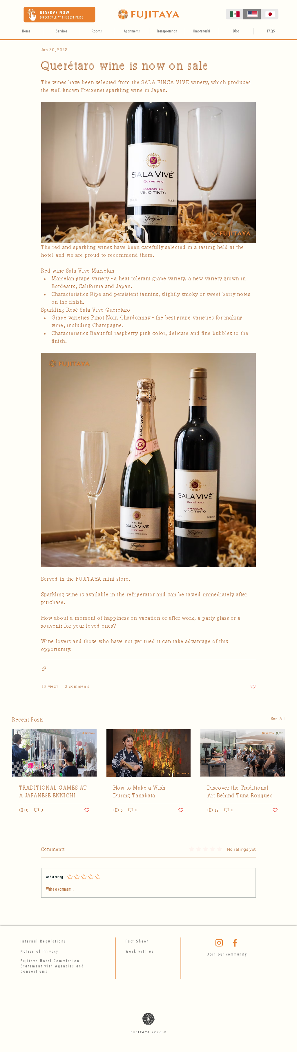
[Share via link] (44, 668)
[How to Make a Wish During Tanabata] (148, 753)
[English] (252, 14)
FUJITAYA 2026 (147, 1032)
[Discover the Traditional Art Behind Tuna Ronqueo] (242, 753)
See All (278, 719)
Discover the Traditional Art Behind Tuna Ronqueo (240, 791)
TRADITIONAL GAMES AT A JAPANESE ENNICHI (53, 791)
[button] (59, 14)
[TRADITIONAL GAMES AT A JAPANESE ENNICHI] (54, 753)
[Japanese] (269, 14)
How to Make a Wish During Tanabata (139, 791)
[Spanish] (234, 14)
